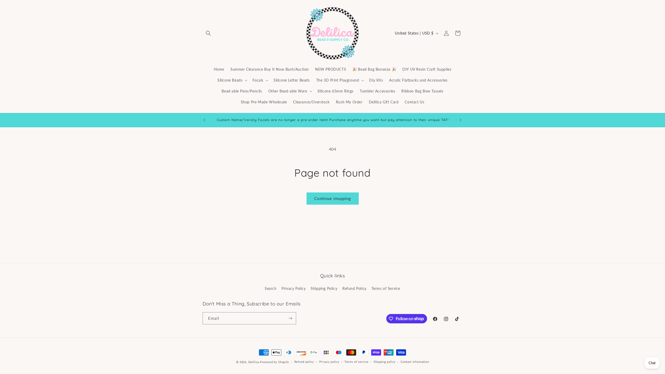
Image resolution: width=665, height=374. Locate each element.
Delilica (253, 362)
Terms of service (356, 361)
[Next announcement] (460, 120)
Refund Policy (354, 288)
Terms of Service (385, 288)
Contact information (415, 361)
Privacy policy (329, 361)
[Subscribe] (290, 318)
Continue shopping (332, 198)
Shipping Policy (324, 288)
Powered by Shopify (274, 362)
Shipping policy (385, 361)
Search (271, 288)
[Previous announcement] (204, 120)
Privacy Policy (293, 288)
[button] (208, 33)
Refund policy (304, 361)
